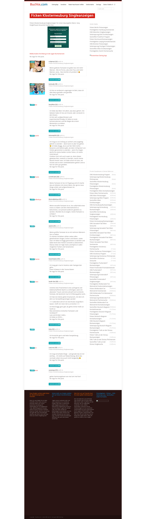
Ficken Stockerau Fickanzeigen (103, 251)
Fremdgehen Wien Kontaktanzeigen (103, 191)
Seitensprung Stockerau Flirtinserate (103, 256)
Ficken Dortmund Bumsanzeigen (101, 39)
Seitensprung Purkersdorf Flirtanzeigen (103, 276)
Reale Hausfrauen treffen (76, 4)
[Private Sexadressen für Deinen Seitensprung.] (39, 4)
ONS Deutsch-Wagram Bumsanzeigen (103, 322)
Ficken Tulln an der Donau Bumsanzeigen (103, 336)
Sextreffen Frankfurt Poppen (100, 37)
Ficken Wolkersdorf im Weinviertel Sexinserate (103, 289)
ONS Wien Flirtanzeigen (103, 196)
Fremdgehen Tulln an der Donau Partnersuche (103, 331)
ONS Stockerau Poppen (103, 254)
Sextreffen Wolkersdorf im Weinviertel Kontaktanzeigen (103, 303)
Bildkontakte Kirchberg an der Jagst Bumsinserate (47, 54)
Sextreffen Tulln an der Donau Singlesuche (103, 343)
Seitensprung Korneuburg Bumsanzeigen (103, 208)
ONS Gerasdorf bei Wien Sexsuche (103, 224)
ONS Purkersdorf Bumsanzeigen (103, 271)
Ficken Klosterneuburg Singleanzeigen (61, 63)
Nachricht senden (54, 79)
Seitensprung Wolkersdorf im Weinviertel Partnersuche (103, 299)
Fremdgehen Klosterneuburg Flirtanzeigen (103, 187)
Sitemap (61, 517)
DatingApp (55, 4)
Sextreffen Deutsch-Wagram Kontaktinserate (103, 308)
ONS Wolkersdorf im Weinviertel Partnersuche (103, 294)
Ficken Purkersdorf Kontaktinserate (103, 268)
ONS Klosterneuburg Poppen (103, 175)
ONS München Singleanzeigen (100, 32)
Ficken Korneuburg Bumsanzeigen (103, 221)
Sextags (98, 4)
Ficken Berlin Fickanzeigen (99, 27)
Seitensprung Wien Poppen (103, 198)
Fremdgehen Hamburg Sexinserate (102, 30)
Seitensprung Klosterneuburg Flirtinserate (103, 178)
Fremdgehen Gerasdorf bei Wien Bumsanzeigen (103, 238)
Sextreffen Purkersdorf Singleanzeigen (103, 280)
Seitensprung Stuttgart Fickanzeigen (102, 46)
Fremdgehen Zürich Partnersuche (101, 51)
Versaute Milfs (55, 517)
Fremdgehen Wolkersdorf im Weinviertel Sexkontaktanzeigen (103, 285)
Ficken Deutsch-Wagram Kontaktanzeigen (103, 317)
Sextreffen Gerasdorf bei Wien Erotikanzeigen (103, 234)
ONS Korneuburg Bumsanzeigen (103, 205)
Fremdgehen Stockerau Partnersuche (103, 248)
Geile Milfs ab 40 (47, 517)
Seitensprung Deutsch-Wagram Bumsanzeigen (103, 327)
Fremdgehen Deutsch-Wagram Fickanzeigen (103, 313)
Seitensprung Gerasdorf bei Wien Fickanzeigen (103, 229)
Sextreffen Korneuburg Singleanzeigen (103, 213)
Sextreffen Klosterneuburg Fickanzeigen (103, 183)
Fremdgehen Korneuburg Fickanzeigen (103, 217)
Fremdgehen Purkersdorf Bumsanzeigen (103, 264)
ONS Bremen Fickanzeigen (99, 44)
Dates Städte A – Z (109, 4)
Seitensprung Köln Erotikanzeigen (101, 34)
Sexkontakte (90, 4)
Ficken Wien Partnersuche (103, 193)
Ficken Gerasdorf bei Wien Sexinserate (103, 243)
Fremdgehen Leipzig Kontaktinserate (102, 41)
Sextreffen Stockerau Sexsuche (103, 259)
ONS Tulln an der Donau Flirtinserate (103, 339)
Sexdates (63, 4)
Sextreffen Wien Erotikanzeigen (101, 49)
